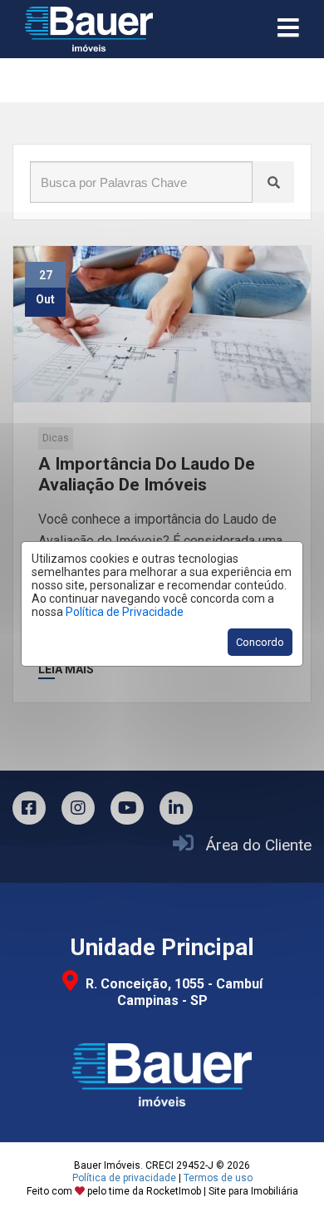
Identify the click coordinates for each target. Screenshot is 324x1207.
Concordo (260, 642)
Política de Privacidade (125, 611)
